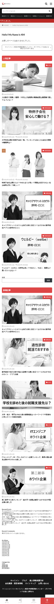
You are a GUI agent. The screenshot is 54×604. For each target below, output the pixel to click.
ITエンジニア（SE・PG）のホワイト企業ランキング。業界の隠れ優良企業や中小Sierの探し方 (27, 458)
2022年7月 (5, 552)
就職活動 (48, 193)
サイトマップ (30, 583)
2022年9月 (5, 549)
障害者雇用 (48, 108)
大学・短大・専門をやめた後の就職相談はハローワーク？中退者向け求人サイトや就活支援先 (26, 415)
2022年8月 (5, 551)
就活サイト (5, 16)
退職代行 (49, 16)
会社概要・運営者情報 (14, 583)
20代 (49, 65)
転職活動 (5, 567)
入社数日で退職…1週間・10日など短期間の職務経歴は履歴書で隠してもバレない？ (27, 98)
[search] (49, 11)
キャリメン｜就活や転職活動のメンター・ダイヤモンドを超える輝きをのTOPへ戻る (27, 47)
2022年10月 (6, 548)
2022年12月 (6, 545)
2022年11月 (6, 546)
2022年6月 (5, 554)
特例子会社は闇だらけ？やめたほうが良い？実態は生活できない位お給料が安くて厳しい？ (26, 184)
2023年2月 (5, 542)
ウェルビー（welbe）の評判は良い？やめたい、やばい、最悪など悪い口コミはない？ (26, 269)
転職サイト (28, 16)
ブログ (24, 580)
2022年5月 (5, 555)
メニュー (33, 602)
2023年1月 (5, 543)
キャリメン (14, 580)
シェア (20, 602)
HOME (6, 25)
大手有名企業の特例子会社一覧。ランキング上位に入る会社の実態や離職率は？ (26, 141)
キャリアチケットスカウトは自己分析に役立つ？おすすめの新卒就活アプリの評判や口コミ (26, 226)
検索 (3, 277)
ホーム (7, 602)
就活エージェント (17, 16)
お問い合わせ (43, 583)
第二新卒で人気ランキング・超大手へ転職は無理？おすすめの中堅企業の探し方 (26, 501)
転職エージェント (39, 16)
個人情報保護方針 (37, 580)
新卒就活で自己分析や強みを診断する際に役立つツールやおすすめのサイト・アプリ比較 (26, 373)
